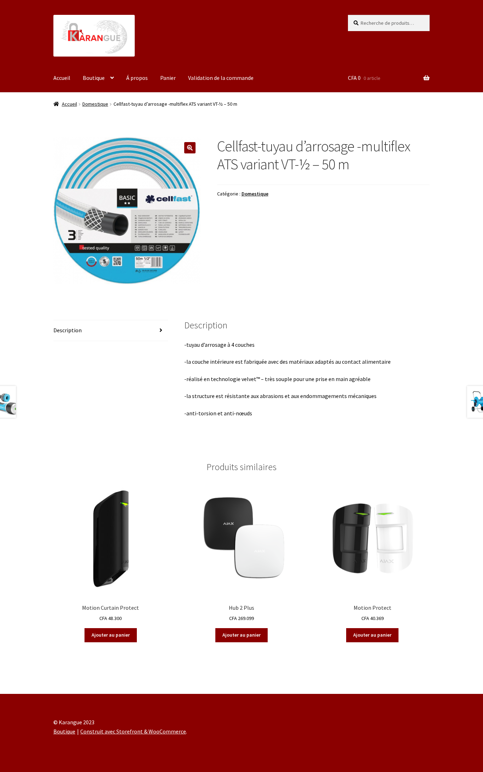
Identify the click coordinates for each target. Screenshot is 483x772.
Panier (168, 77)
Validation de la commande (221, 77)
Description (67, 330)
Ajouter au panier (111, 635)
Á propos (137, 77)
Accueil (61, 77)
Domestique (95, 104)
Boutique (94, 77)
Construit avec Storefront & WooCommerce (133, 731)
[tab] (110, 330)
